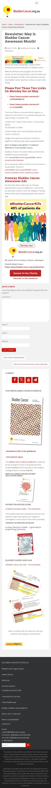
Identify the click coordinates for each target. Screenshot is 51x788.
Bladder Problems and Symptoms (15, 708)
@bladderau (8, 740)
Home (4, 24)
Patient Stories (7, 674)
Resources (6, 680)
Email (4, 333)
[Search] (28, 745)
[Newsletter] (35, 380)
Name (5, 324)
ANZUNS (29, 470)
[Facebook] (15, 380)
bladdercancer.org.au (28, 48)
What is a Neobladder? (10, 719)
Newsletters (19, 24)
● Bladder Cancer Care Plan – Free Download (22, 565)
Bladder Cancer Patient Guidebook (22, 462)
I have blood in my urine (11, 696)
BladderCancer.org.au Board (12, 669)
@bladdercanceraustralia (19, 738)
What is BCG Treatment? (11, 714)
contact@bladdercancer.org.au (13, 732)
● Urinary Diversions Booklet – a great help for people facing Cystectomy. (23, 528)
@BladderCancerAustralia (20, 735)
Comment (6, 297)
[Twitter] (22, 380)
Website (5, 341)
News (10, 24)
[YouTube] (28, 380)
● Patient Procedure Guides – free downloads (22, 509)
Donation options (8, 686)
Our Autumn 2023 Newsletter (14, 358)
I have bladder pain (9, 702)
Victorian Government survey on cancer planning (29, 364)
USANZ (15, 467)
